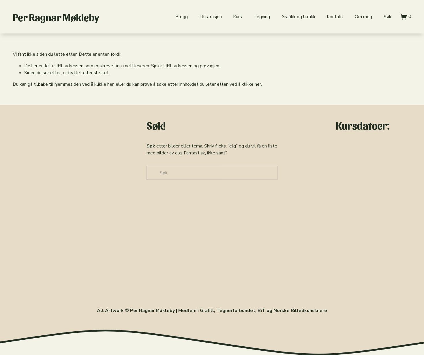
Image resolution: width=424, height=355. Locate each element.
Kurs (237, 17)
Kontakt (335, 17)
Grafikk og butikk (299, 17)
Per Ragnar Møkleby (56, 17)
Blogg (181, 17)
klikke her (104, 84)
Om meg (363, 17)
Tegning (262, 17)
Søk (387, 17)
